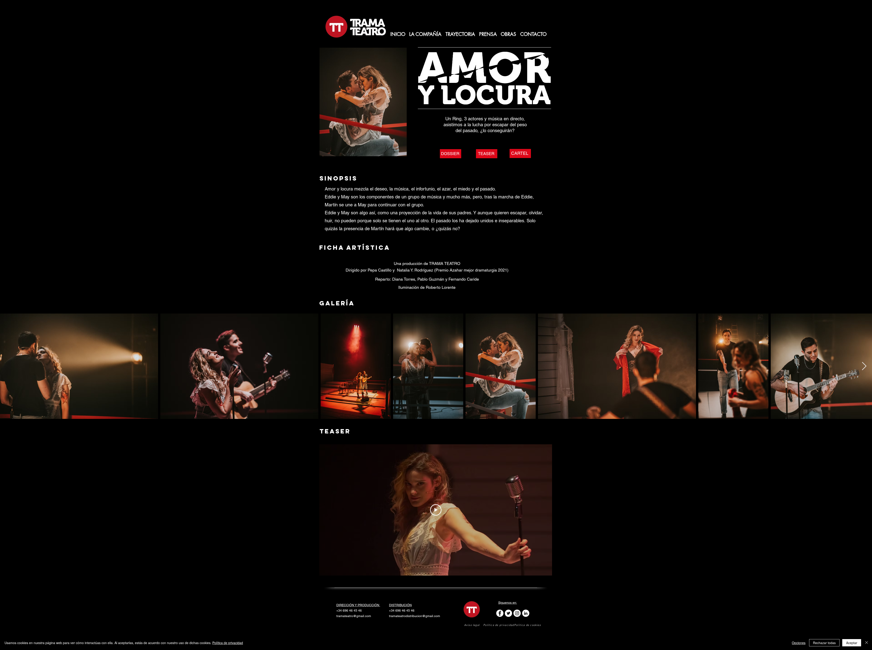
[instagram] (517, 613)
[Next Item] (864, 366)
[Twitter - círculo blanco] (508, 613)
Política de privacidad (227, 642)
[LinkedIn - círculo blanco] (525, 613)
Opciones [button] (798, 642)
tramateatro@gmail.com (353, 616)
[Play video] (435, 510)
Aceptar (851, 642)
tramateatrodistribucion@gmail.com (414, 616)
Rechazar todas (824, 642)
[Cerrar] (866, 642)
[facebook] (499, 613)
